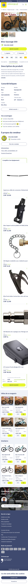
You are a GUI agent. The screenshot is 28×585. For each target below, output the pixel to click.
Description (4, 62)
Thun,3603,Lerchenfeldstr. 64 (9, 151)
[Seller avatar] (4, 138)
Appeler (8, 53)
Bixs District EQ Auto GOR (7, 476)
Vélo (17, 9)
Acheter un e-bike (5, 517)
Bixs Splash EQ (19, 407)
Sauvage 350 (17, 90)
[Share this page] (24, 14)
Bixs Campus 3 (19, 476)
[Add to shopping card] (10, 414)
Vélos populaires (5, 521)
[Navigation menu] (26, 4)
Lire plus (3, 77)
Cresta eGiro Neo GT (7, 428)
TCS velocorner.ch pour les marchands (10, 532)
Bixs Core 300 (5, 407)
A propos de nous (5, 530)
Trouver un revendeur (6, 524)
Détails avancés (13, 109)
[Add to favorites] (21, 14)
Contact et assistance (6, 541)
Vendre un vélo (4, 519)
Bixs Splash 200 (6, 455)
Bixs (2, 90)
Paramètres (14, 581)
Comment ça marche (6, 526)
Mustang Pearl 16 (20, 428)
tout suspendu (5, 95)
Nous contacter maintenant (11, 506)
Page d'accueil (11, 9)
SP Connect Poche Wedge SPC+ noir (13, 367)
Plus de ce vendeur (14, 144)
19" (15, 100)
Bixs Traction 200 (20, 455)
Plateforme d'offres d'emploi (8, 539)
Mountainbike (23, 9)
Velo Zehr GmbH (8, 45)
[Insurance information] (20, 124)
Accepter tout (14, 577)
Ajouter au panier (14, 49)
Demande (21, 53)
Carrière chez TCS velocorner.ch (9, 537)
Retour (4, 9)
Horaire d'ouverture (6, 153)
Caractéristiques (13, 62)
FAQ (2, 535)
